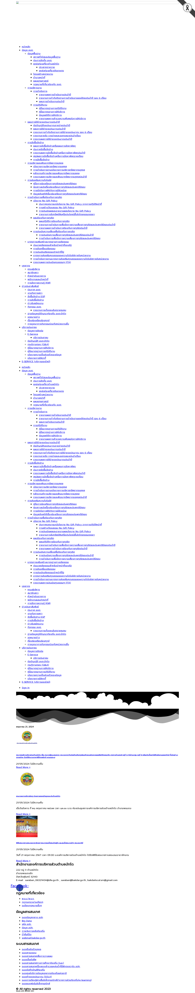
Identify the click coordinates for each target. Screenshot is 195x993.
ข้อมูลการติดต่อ (35, 330)
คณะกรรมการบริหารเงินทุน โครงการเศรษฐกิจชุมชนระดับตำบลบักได (38, 796)
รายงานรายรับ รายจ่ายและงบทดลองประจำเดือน (57, 135)
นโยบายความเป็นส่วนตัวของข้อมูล (44, 354)
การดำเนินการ (40, 91)
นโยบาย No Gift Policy (45, 200)
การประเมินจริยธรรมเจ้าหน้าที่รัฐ (48, 252)
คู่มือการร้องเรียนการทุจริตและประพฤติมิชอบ (55, 183)
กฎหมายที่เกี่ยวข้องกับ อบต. (47, 84)
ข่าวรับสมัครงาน (35, 303)
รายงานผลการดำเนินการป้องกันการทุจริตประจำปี (63, 228)
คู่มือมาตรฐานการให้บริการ (52, 111)
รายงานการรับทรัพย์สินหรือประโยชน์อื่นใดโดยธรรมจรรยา (67, 214)
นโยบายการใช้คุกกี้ (37, 358)
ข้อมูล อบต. (27, 50)
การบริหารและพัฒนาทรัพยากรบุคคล (45, 163)
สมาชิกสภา (33, 272)
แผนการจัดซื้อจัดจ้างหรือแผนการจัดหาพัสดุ (54, 146)
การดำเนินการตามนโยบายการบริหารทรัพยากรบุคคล (59, 170)
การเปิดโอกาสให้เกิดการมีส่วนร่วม (50, 190)
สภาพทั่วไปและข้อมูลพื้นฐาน (46, 57)
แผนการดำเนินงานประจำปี (51, 101)
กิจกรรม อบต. (34, 307)
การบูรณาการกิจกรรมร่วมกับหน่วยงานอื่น (48, 324)
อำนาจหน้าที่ (39, 77)
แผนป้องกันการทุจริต (43, 218)
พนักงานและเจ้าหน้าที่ (38, 279)
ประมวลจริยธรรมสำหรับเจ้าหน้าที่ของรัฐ (52, 245)
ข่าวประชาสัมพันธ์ (30, 286)
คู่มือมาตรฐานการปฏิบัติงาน (52, 108)
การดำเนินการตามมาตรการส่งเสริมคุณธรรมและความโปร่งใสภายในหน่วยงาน (71, 259)
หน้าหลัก (26, 46)
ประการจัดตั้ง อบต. (42, 60)
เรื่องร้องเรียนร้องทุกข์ (39, 320)
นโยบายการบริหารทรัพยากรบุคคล (50, 166)
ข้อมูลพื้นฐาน (34, 53)
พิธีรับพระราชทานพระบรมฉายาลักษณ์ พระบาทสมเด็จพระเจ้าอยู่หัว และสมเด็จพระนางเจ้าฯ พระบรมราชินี (49, 843)
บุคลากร (26, 265)
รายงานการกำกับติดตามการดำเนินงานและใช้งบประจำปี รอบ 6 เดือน (72, 98)
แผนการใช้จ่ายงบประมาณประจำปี (44, 122)
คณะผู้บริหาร (34, 269)
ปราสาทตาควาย (47, 67)
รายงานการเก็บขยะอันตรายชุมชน (49, 310)
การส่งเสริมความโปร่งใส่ (39, 180)
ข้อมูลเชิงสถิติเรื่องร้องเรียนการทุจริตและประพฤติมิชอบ (60, 194)
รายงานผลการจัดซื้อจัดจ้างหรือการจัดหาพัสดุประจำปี (59, 153)
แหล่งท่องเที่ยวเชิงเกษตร (51, 70)
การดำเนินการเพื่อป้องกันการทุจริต (45, 197)
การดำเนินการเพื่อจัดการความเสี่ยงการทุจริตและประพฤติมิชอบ (69, 238)
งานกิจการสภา (35, 293)
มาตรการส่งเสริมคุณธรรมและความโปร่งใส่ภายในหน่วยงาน (62, 255)
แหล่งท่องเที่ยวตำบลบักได (46, 64)
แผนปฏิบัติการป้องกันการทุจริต (54, 221)
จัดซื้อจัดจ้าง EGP (36, 296)
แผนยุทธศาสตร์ (40, 81)
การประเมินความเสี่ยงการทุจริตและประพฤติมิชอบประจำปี (66, 235)
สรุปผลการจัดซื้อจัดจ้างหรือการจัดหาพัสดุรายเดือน (58, 156)
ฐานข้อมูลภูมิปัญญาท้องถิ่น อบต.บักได (47, 313)
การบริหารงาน (35, 88)
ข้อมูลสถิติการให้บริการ (50, 115)
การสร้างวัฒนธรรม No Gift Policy (56, 207)
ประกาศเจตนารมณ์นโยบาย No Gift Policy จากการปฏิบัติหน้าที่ (70, 204)
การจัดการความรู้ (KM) (39, 283)
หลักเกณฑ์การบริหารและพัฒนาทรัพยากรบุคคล (56, 173)
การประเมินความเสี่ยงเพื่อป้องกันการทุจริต (54, 231)
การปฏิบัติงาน (40, 105)
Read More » (23, 767)
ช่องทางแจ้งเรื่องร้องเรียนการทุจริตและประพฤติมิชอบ (59, 187)
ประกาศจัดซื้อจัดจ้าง (43, 149)
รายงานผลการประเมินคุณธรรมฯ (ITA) (52, 262)
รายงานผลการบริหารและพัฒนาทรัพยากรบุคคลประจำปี (60, 176)
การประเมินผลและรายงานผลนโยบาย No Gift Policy (65, 211)
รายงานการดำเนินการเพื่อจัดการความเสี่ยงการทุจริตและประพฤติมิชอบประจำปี (77, 224)
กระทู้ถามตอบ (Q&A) (38, 344)
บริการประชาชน (29, 327)
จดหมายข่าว (34, 317)
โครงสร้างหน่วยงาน (43, 74)
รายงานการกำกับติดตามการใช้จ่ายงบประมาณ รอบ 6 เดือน (62, 132)
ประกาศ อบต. (34, 289)
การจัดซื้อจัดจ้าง (36, 142)
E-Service (33, 334)
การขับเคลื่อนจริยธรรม (44, 248)
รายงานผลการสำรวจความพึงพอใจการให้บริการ (62, 118)
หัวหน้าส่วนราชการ (37, 276)
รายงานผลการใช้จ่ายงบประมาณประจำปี (52, 139)
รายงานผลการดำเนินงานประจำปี (55, 94)
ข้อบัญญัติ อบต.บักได (38, 341)
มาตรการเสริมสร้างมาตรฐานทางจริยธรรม (48, 242)
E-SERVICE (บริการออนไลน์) (36, 361)
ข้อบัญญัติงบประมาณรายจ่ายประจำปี (51, 125)
